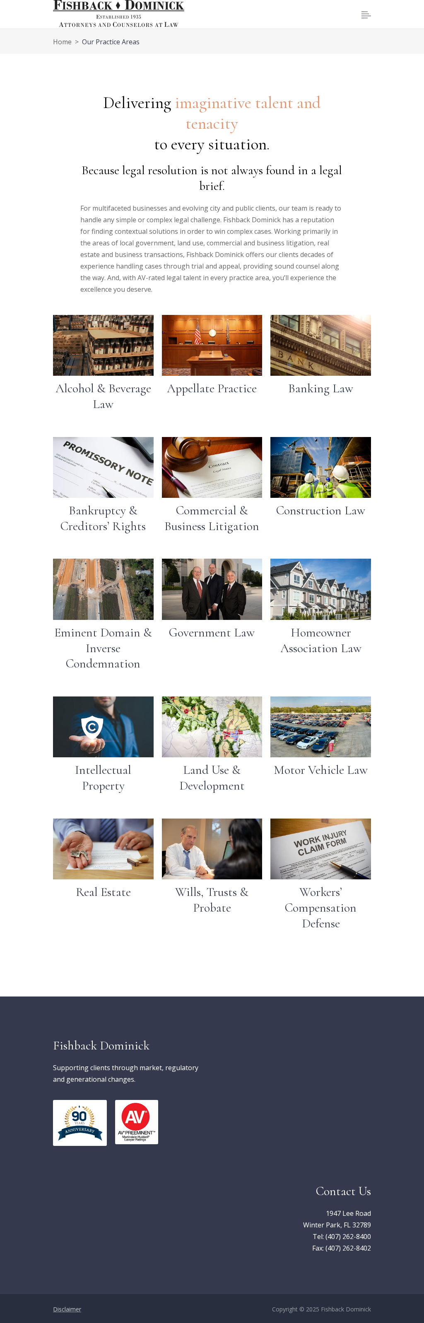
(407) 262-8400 (348, 1236)
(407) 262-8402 (348, 1248)
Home (62, 41)
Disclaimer (67, 1309)
